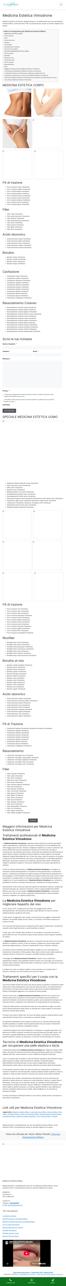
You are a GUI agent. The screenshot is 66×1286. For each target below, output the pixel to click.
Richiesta (7, 359)
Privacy (6, 391)
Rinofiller (7, 55)
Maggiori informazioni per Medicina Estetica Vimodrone (22, 69)
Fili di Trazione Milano (43, 1116)
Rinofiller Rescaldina (9, 1230)
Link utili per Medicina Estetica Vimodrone (17, 80)
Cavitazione (8, 44)
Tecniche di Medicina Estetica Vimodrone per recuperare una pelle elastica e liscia (30, 77)
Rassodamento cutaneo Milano (50, 1114)
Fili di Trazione (9, 62)
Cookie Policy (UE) (37, 1272)
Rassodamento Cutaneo (12, 47)
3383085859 (14, 1203)
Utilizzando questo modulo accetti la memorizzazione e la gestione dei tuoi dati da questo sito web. (29, 400)
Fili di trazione (8, 36)
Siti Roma (60, 1274)
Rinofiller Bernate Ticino (11, 1233)
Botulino (7, 42)
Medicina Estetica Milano (20, 1112)
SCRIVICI (33, 820)
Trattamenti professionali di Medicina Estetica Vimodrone (22, 71)
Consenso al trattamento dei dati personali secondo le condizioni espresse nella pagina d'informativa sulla (29, 395)
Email (35, 351)
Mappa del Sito (48, 1272)
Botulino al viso (9, 58)
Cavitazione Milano (9, 1116)
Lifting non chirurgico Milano (29, 1114)
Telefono (6, 351)
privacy (22, 396)
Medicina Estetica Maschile (25, 1116)
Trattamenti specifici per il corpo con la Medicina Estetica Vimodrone (26, 75)
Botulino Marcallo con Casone (13, 1227)
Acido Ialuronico (9, 40)
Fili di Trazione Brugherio (11, 1224)
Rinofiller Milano (13, 1114)
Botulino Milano (52, 1112)
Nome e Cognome (10, 344)
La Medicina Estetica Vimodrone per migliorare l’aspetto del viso (24, 73)
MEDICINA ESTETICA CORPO (13, 33)
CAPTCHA (6, 405)
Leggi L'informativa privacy (21, 1272)
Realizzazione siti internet (27, 1274)
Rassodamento (9, 64)
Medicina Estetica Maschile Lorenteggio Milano (19, 1222)
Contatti (54, 1116)
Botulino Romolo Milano (11, 1236)
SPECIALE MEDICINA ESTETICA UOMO (16, 51)
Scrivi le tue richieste (11, 49)
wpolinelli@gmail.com (15, 1205)
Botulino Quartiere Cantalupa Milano (15, 1219)
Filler (6, 38)
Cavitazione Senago (9, 1216)
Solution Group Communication (46, 1274)
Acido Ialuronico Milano (38, 1112)
